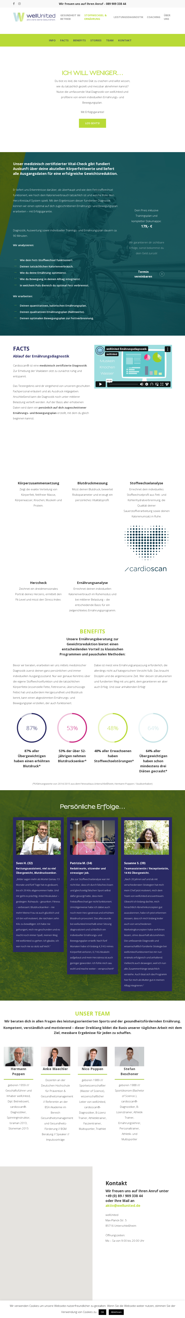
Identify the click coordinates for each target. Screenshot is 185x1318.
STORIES (96, 40)
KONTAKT (125, 40)
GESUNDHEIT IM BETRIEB (70, 17)
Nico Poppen (92, 1069)
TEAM (110, 40)
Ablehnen (116, 1312)
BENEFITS (79, 40)
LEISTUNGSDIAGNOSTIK (128, 17)
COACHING (153, 17)
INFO (52, 40)
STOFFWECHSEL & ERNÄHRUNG (95, 17)
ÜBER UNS (167, 17)
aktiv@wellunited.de (123, 1205)
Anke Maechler (55, 1069)
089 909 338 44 (116, 4)
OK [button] (102, 1312)
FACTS (64, 40)
